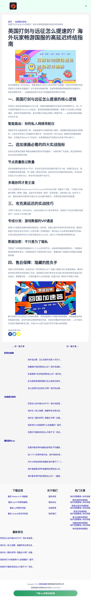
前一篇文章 (18, 346)
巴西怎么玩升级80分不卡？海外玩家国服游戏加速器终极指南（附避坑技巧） (45, 404)
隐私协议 (52, 502)
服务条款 (52, 496)
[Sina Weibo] (18, 334)
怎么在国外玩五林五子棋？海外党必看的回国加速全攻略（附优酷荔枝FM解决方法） (45, 388)
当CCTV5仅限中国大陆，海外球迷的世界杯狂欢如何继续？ (45, 455)
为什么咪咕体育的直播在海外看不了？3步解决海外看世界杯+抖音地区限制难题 (45, 462)
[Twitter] (14, 334)
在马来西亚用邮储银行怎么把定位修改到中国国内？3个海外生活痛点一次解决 (45, 381)
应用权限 (52, 508)
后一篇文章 (72, 346)
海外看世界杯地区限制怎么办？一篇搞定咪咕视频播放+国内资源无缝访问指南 (45, 476)
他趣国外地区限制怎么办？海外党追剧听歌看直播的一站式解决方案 (45, 367)
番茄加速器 (43, 584)
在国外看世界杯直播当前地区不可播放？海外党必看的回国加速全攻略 (45, 447)
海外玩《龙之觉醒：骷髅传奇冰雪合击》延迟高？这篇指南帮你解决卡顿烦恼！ (45, 411)
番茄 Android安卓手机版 (18, 514)
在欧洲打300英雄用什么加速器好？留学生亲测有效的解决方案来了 (45, 425)
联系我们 (52, 514)
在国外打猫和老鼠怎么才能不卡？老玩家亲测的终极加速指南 (45, 432)
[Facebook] (10, 334)
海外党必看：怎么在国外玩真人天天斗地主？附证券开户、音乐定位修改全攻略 (45, 360)
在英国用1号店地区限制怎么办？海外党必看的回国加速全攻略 (45, 374)
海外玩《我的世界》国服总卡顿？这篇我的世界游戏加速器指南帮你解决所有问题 (45, 418)
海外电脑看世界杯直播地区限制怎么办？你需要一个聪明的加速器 (45, 469)
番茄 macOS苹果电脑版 (17, 502)
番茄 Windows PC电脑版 (18, 496)
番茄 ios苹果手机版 (18, 508)
